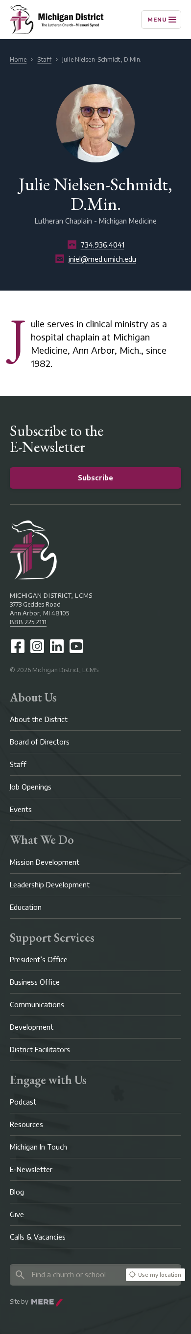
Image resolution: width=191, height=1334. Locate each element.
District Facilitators (40, 1049)
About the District (39, 719)
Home (18, 59)
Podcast (23, 1102)
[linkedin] (57, 646)
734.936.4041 (102, 245)
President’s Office (39, 959)
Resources (26, 1124)
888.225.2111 (28, 622)
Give (17, 1214)
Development (31, 1027)
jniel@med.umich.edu (102, 259)
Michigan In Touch (38, 1147)
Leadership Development (50, 885)
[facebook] (17, 646)
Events (21, 809)
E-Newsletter (31, 1169)
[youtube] (76, 646)
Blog (17, 1192)
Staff (44, 59)
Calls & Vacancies (38, 1237)
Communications (37, 1004)
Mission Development (44, 862)
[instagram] (37, 646)
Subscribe (95, 478)
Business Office (35, 982)
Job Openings (30, 787)
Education (26, 907)
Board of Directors (40, 742)
